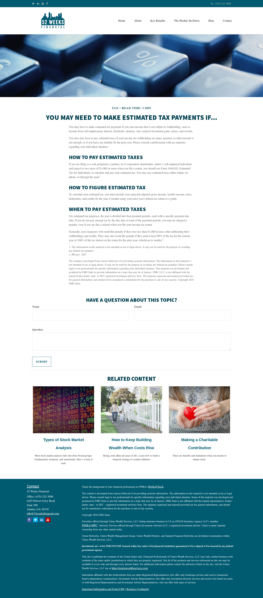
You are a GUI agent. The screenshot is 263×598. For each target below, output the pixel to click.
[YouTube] (43, 3)
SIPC (94, 525)
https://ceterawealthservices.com (130, 568)
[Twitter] (33, 3)
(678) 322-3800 (223, 3)
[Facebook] (47, 3)
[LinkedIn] (38, 3)
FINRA (86, 525)
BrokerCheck (156, 486)
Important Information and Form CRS (103, 589)
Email (137, 307)
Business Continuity (137, 589)
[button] (138, 20)
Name (35, 307)
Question (37, 330)
